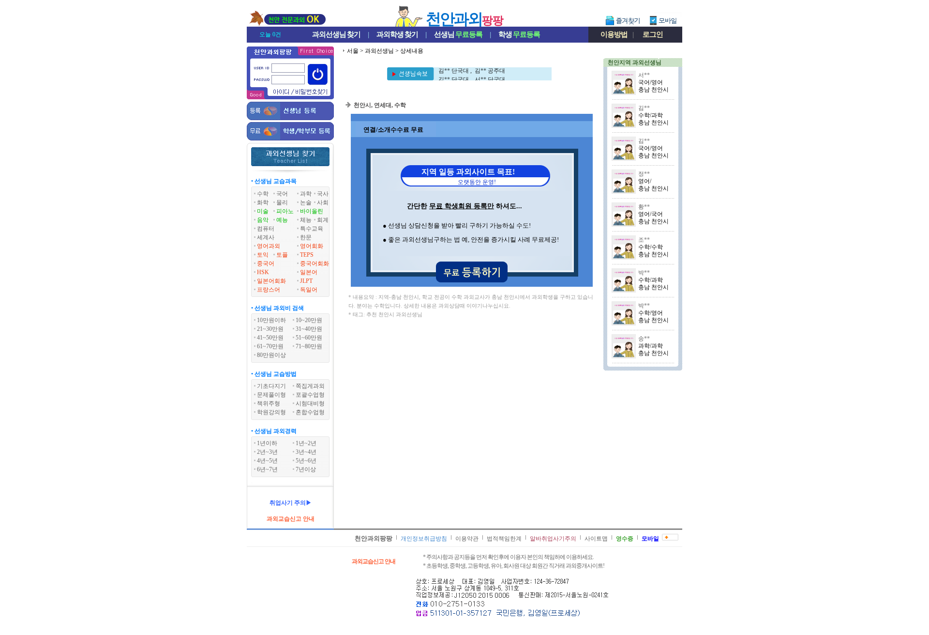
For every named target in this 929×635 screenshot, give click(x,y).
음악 (263, 220)
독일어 (308, 289)
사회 (323, 202)
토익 (263, 254)
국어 (282, 193)
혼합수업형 (310, 412)
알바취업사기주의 (553, 538)
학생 (519, 34)
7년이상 (306, 469)
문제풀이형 (271, 394)
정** (644, 173)
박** (644, 272)
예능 (282, 220)
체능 (306, 220)
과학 (306, 193)
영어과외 (268, 246)
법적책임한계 (504, 538)
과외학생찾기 (397, 34)
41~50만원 (270, 337)
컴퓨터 (265, 228)
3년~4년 (306, 452)
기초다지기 (271, 386)
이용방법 (614, 34)
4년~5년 (267, 460)
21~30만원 (270, 328)
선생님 (458, 34)
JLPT (306, 281)
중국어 (265, 263)
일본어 (308, 272)
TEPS (307, 254)
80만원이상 (271, 355)
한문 (306, 237)
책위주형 (268, 403)
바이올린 (311, 211)
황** (644, 206)
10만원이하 (271, 320)
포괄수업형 (310, 394)
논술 (306, 202)
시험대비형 (310, 403)
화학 (263, 202)
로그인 (653, 34)
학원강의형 (271, 412)
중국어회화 (314, 263)
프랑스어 (268, 289)
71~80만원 (309, 346)
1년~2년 (306, 443)
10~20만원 (309, 320)
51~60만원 (309, 337)
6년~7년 (267, 469)
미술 (263, 211)
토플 (282, 254)
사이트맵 (596, 538)
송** (644, 338)
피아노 (285, 211)
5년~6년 (306, 460)
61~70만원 (270, 346)
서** (644, 75)
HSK (263, 272)
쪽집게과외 (310, 386)
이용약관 (467, 538)
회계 (323, 220)
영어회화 (311, 246)
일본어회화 (271, 281)
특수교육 (311, 228)
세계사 (265, 237)
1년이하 (267, 443)
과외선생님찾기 (336, 34)
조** (644, 239)
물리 (282, 202)
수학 (263, 193)
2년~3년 (267, 452)
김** (644, 108)
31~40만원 (309, 328)
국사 (323, 193)
